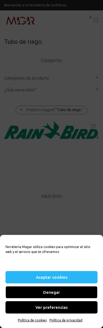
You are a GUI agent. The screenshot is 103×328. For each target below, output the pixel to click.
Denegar (51, 292)
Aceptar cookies (51, 277)
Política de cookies (32, 320)
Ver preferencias (51, 307)
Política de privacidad (65, 320)
